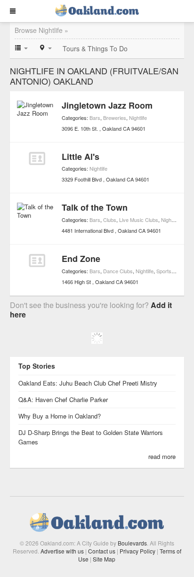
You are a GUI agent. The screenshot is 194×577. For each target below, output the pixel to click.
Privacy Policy (137, 551)
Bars (94, 117)
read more (162, 456)
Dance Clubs (118, 271)
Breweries (114, 117)
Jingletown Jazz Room (107, 105)
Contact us (101, 551)
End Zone (81, 259)
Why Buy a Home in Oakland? (59, 415)
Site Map (104, 559)
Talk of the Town (95, 207)
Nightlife (138, 117)
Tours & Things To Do (95, 48)
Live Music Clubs (138, 219)
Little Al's (80, 156)
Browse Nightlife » (41, 30)
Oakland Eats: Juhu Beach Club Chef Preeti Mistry (87, 383)
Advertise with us (62, 551)
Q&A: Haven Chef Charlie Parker (63, 399)
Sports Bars (170, 271)
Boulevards (132, 543)
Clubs (109, 219)
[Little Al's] (37, 158)
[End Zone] (37, 260)
